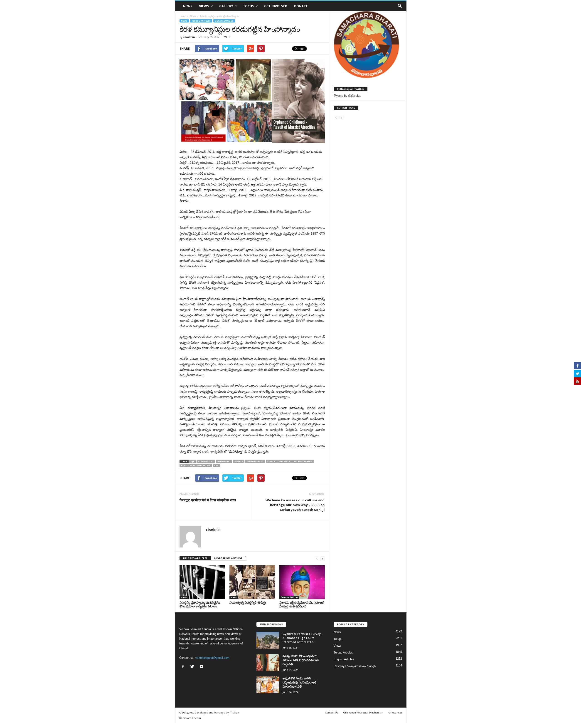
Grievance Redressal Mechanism (363, 712)
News (187, 6)
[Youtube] (202, 667)
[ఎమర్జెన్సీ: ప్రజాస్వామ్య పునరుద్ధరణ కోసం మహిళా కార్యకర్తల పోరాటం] (202, 582)
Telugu (338, 639)
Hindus (238, 461)
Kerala (271, 461)
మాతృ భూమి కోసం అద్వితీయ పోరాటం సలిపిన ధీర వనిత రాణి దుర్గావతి (301, 660)
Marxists (284, 461)
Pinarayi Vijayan (303, 461)
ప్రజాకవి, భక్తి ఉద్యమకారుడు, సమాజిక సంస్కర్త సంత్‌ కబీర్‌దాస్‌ (301, 604)
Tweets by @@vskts (347, 95)
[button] (400, 6)
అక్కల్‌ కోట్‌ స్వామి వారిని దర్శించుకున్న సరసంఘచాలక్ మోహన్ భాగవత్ (299, 682)
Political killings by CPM (195, 465)
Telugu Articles (201, 20)
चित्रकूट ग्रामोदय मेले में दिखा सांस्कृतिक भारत (208, 500)
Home (183, 16)
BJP (192, 461)
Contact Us (331, 712)
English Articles (344, 659)
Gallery (226, 6)
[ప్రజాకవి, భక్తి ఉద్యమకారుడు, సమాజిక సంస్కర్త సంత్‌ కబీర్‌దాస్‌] (302, 582)
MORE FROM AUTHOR (228, 558)
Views (204, 6)
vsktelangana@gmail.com (212, 657)
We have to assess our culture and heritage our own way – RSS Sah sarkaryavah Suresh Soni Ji (295, 505)
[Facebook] (184, 667)
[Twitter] (193, 667)
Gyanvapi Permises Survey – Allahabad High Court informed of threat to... (303, 638)
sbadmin (189, 37)
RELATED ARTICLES (195, 558)
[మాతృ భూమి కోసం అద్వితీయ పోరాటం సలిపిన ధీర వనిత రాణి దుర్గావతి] (267, 662)
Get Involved (275, 6)
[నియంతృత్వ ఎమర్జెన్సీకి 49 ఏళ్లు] (252, 582)
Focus (249, 6)
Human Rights (255, 461)
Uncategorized (224, 20)
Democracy (224, 461)
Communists (206, 461)
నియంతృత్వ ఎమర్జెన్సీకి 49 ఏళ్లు (247, 602)
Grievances (395, 712)
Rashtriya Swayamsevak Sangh (355, 666)
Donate (301, 6)
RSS (216, 465)
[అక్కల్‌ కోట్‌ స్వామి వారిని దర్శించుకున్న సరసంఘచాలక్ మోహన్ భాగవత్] (267, 684)
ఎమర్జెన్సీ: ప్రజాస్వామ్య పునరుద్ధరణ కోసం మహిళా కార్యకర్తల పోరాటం (200, 604)
